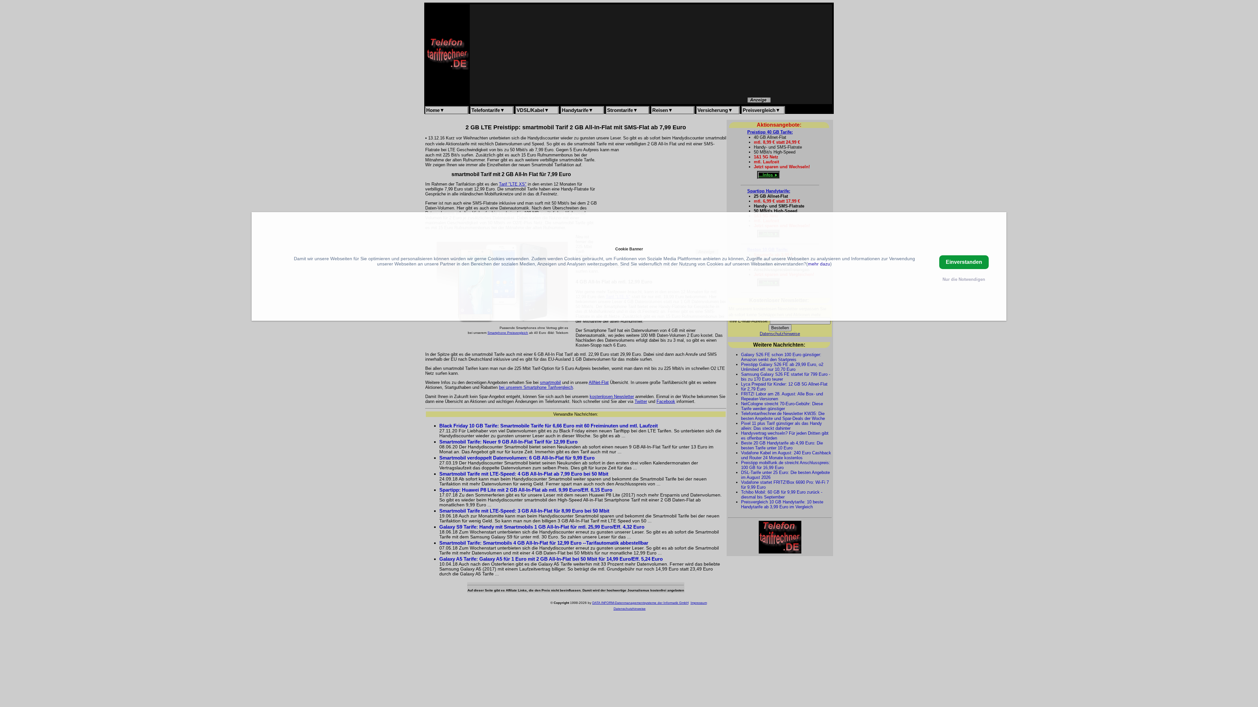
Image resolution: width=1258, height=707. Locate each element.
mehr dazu (819, 263)
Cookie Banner (629, 249)
